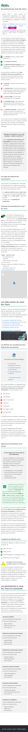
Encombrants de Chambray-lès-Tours (12, 322)
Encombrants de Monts (8, 327)
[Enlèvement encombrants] (5, 5)
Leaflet (25, 297)
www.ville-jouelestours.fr (8, 269)
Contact (14, 729)
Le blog (9, 729)
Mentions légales (21, 729)
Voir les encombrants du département (11, 330)
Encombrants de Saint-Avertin (10, 325)
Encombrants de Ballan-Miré (9, 320)
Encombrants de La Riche (8, 324)
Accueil (4, 729)
